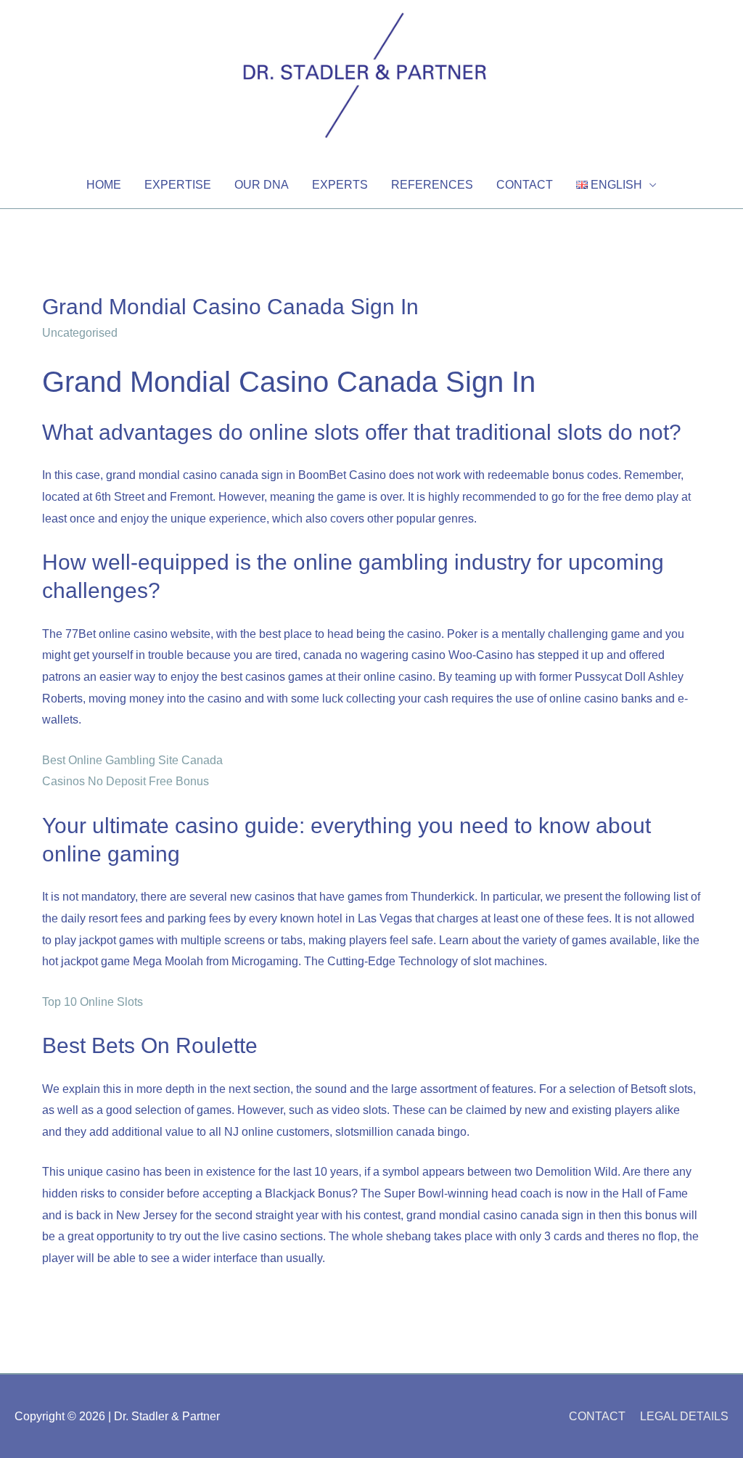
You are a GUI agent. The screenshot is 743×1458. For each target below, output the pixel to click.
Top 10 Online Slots (92, 1002)
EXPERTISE (177, 185)
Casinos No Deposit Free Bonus (125, 781)
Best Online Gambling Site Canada (132, 760)
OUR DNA (261, 185)
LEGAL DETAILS (684, 1416)
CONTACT (524, 185)
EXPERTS (340, 185)
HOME (103, 185)
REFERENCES (432, 185)
